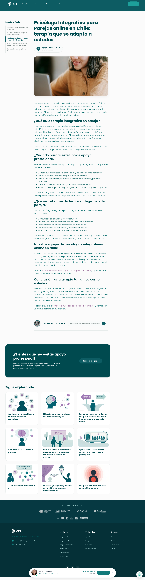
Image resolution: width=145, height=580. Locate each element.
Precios (61, 4)
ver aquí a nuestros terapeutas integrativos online (66, 270)
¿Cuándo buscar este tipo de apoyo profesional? (17, 34)
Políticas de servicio (117, 541)
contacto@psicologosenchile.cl (25, 541)
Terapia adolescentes (66, 545)
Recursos (88, 545)
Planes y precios (90, 548)
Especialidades (64, 552)
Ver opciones (103, 573)
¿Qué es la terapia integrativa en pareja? (17, 28)
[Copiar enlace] (104, 323)
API (15, 4)
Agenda (87, 537)
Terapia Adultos (64, 537)
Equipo (87, 541)
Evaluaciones (64, 556)
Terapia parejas (64, 548)
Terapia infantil (64, 541)
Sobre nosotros (116, 537)
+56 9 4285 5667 (20, 544)
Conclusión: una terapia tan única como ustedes (16, 50)
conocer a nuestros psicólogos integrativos (73, 305)
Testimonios (115, 545)
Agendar (133, 4)
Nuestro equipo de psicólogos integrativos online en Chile (17, 45)
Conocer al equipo (91, 361)
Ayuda (123, 4)
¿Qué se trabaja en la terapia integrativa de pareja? (17, 39)
